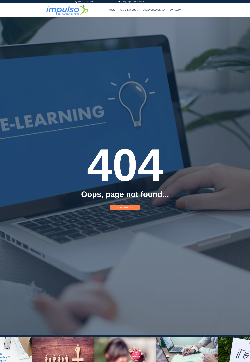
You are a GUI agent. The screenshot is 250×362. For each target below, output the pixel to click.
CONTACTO (175, 10)
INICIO (112, 10)
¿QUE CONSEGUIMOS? (154, 10)
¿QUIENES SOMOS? (129, 10)
